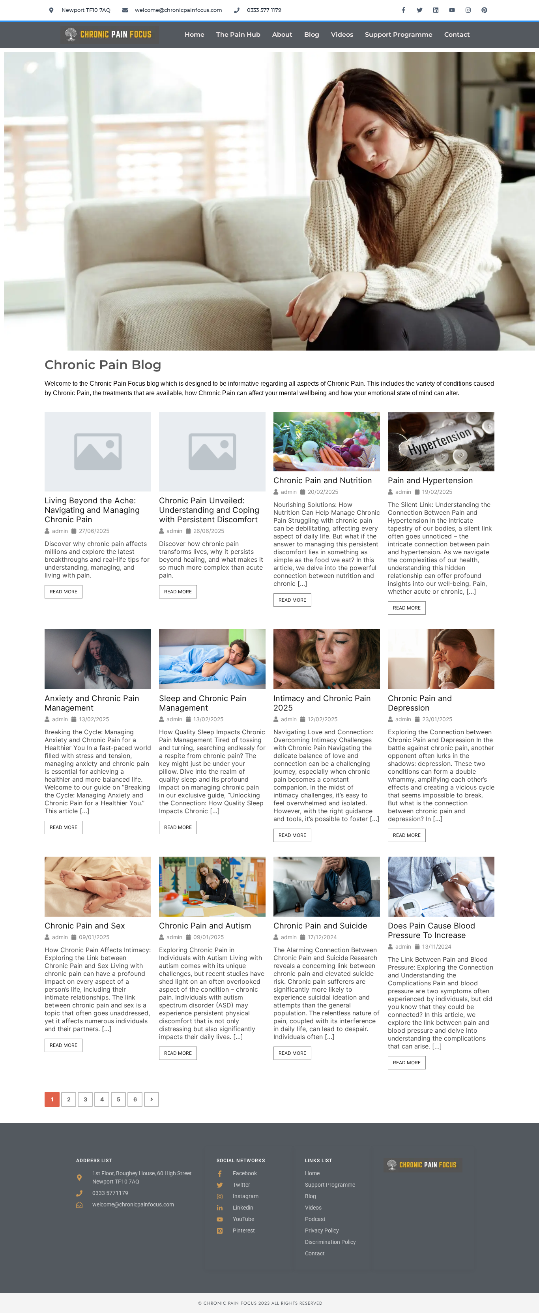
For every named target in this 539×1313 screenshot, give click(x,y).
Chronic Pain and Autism (205, 925)
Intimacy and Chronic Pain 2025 (322, 703)
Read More (63, 592)
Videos (342, 34)
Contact (457, 34)
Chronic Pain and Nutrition (322, 480)
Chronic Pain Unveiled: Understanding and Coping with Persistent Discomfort (209, 510)
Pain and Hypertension (430, 480)
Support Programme (398, 34)
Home (194, 34)
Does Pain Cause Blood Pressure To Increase (431, 930)
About (282, 34)
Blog (311, 34)
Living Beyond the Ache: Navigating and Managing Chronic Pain (92, 510)
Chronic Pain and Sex (85, 925)
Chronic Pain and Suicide (320, 925)
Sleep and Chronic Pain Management (203, 703)
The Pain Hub (238, 34)
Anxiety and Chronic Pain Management (92, 703)
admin (60, 531)
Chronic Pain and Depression (420, 703)
